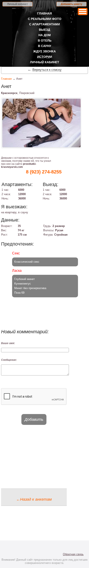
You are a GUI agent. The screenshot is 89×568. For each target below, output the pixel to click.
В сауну (44, 46)
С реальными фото (44, 19)
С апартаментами (44, 24)
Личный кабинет (17, 4)
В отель (44, 40)
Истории (44, 56)
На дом (44, 35)
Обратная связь (73, 554)
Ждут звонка (44, 51)
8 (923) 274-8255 (44, 172)
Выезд (44, 29)
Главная (44, 13)
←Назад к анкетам (34, 499)
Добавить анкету (71, 4)
